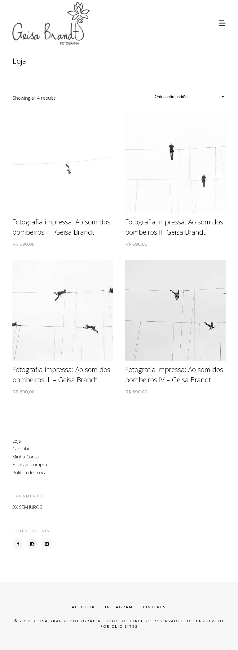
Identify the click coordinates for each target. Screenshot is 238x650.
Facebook (82, 607)
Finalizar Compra (29, 464)
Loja (16, 441)
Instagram (119, 607)
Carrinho (21, 448)
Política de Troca (29, 472)
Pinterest (156, 607)
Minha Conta (25, 456)
